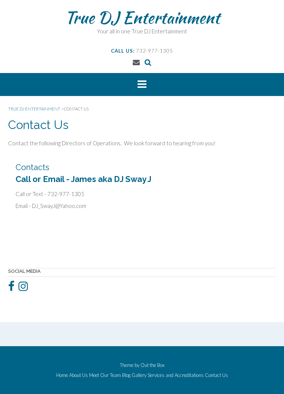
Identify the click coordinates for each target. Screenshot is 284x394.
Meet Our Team (105, 375)
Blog (126, 375)
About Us (78, 375)
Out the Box (153, 365)
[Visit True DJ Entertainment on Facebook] (11, 288)
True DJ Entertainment (142, 17)
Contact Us (216, 375)
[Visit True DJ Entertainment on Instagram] (23, 288)
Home (62, 375)
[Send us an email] (136, 62)
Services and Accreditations (176, 375)
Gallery (139, 375)
